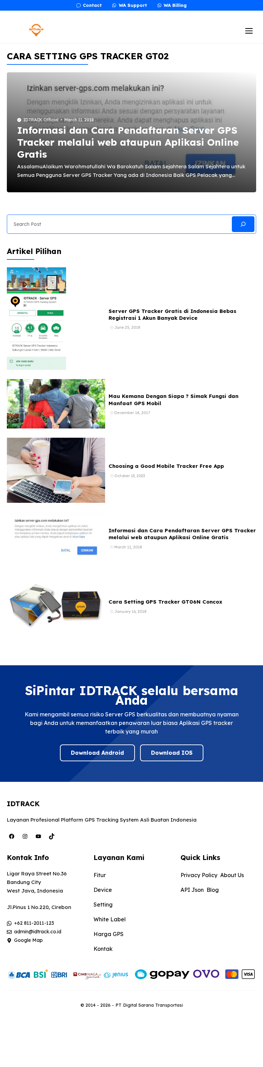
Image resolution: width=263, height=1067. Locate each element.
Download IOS (171, 752)
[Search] (243, 224)
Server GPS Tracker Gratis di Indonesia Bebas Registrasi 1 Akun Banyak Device (172, 314)
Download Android (97, 752)
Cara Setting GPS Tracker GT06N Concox (165, 601)
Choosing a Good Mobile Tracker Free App (166, 466)
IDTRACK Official (41, 119)
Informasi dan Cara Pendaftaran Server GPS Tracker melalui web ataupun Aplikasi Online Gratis (128, 142)
